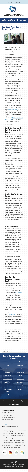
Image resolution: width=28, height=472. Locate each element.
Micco (20, 375)
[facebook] (3, 424)
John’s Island (8, 375)
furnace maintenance (13, 109)
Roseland (20, 386)
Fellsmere (20, 362)
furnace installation (11, 314)
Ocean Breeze (20, 379)
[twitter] (6, 424)
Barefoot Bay (8, 362)
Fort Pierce (7, 365)
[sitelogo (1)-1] (14, 6)
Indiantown (7, 372)
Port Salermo (20, 382)
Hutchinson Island (7, 368)
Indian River (20, 368)
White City (7, 394)
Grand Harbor (20, 365)
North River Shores (7, 379)
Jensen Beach (20, 372)
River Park (7, 386)
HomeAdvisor (18, 292)
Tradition (20, 389)
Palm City (7, 382)
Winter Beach (20, 394)
